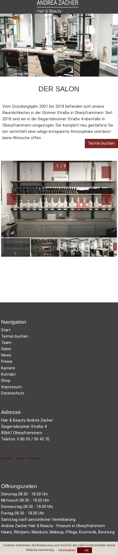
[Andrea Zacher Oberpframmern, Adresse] (59, 374)
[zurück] (15, 189)
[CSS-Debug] (115, 552)
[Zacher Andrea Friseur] (59, 387)
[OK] (84, 550)
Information (66, 550)
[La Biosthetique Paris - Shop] (59, 381)
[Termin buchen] (101, 143)
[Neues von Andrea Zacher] (59, 355)
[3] (74, 247)
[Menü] (3, 7)
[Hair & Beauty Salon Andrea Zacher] (59, 343)
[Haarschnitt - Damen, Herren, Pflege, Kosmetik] (59, 361)
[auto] (114, 7)
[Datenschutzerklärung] (59, 393)
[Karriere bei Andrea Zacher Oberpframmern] (59, 368)
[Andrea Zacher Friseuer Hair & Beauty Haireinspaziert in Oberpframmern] (58, 7)
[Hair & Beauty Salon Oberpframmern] (59, 349)
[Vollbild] (59, 189)
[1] (15, 247)
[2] (45, 247)
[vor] (102, 189)
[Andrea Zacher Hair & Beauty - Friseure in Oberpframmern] (59, 330)
